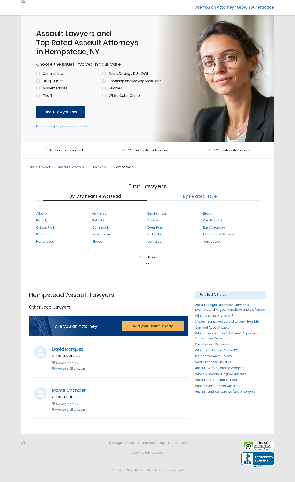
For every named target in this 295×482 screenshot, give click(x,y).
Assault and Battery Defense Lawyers (225, 391)
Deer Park (155, 227)
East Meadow (214, 227)
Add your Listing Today (153, 326)
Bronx (207, 213)
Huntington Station (218, 234)
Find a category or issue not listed (63, 126)
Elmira (41, 234)
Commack (100, 227)
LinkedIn (79, 369)
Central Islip (212, 220)
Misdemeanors (55, 88)
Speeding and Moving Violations (135, 80)
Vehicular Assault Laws (213, 362)
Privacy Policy (154, 443)
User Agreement (121, 443)
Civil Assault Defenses (213, 344)
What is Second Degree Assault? (221, 374)
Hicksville (155, 234)
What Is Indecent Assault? (216, 350)
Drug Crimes (53, 80)
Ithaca (97, 241)
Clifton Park (45, 227)
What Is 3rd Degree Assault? (218, 385)
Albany (41, 213)
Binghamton (157, 213)
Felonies (115, 88)
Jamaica (155, 241)
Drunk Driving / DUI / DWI (128, 73)
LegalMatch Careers (148, 452)
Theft (47, 95)
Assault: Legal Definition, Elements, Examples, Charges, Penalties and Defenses (230, 307)
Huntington (45, 241)
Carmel (153, 220)
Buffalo (98, 220)
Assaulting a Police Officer (216, 379)
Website (62, 369)
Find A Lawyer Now (60, 112)
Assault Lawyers (71, 167)
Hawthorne (101, 234)
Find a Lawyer (39, 167)
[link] (43, 446)
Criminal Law (53, 73)
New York (99, 167)
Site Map (180, 443)
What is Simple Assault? (214, 315)
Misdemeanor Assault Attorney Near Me (227, 321)
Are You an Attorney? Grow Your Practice (234, 7)
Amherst (99, 213)
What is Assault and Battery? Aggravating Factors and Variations (229, 335)
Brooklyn (42, 220)
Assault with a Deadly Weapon (219, 368)
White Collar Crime (124, 95)
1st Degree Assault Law (213, 356)
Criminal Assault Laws (212, 327)
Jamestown (213, 241)
